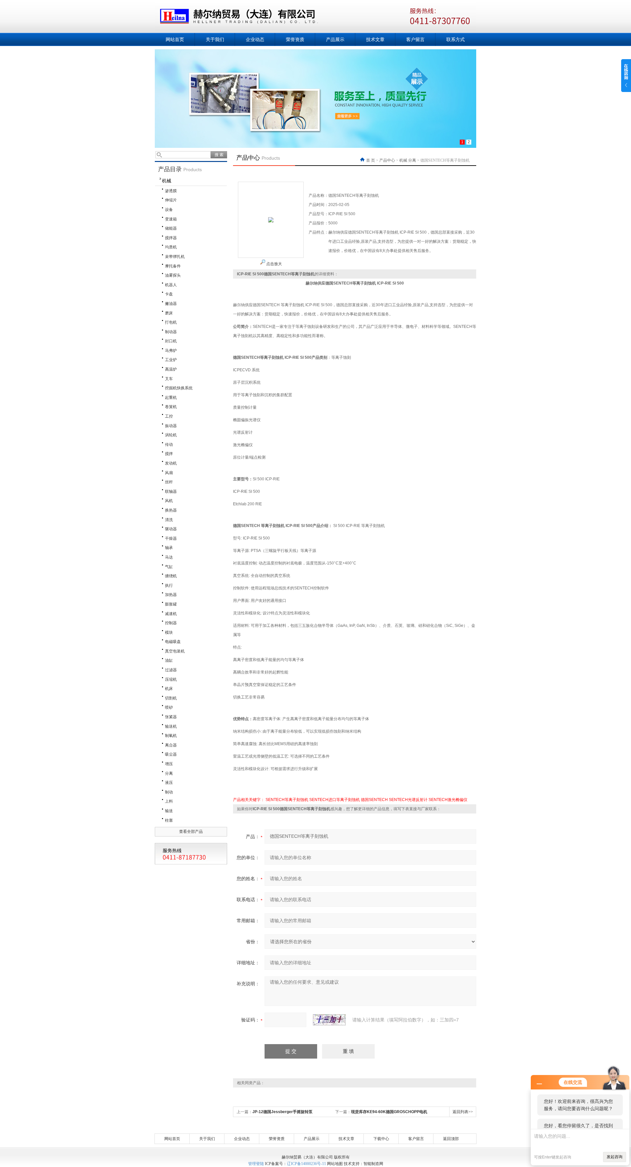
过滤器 (171, 670)
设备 (169, 209)
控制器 (171, 623)
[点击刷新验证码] (329, 1019)
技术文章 (375, 39)
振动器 (171, 425)
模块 (169, 632)
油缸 (169, 660)
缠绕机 (171, 576)
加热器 (171, 594)
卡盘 (169, 294)
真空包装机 (175, 651)
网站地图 (335, 1163)
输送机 (171, 726)
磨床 (169, 313)
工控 (169, 416)
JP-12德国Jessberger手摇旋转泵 (282, 1112)
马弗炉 (171, 350)
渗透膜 (171, 191)
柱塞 (169, 820)
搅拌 (169, 453)
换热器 (171, 510)
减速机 (171, 613)
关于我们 (215, 39)
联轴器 (171, 491)
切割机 (171, 698)
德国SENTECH (374, 799)
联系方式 (455, 39)
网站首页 (175, 39)
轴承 (169, 547)
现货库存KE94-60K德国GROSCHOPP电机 (389, 1112)
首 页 (371, 160)
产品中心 (387, 160)
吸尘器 (171, 754)
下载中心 (381, 1138)
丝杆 (169, 482)
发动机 (171, 463)
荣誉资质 (295, 39)
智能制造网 (373, 1163)
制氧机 (171, 735)
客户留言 (415, 39)
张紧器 (171, 717)
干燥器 (171, 538)
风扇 (169, 472)
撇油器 (171, 303)
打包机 (171, 322)
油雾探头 (173, 275)
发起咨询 (614, 1157)
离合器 (171, 745)
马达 (169, 557)
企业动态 (255, 39)
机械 (166, 180)
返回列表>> (463, 1112)
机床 (169, 688)
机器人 (171, 285)
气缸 (169, 566)
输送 (169, 811)
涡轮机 (171, 435)
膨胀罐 (171, 604)
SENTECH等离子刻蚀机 (287, 799)
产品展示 (335, 39)
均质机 (171, 247)
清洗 (169, 519)
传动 (169, 444)
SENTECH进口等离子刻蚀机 (334, 799)
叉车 (169, 379)
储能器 (171, 228)
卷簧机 (171, 406)
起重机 (171, 397)
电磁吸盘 (173, 641)
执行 (169, 585)
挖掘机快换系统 (179, 388)
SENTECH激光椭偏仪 (448, 799)
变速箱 (171, 219)
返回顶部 (451, 1138)
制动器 (171, 332)
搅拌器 (171, 238)
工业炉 (171, 359)
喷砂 (169, 707)
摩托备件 (173, 266)
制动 (169, 792)
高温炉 (171, 369)
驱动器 (171, 529)
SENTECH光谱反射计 (408, 799)
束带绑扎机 (175, 256)
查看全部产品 (191, 831)
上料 (169, 801)
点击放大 (273, 264)
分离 (169, 773)
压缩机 (171, 679)
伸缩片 (171, 200)
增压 (169, 764)
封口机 (171, 341)
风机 (169, 500)
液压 (169, 782)
